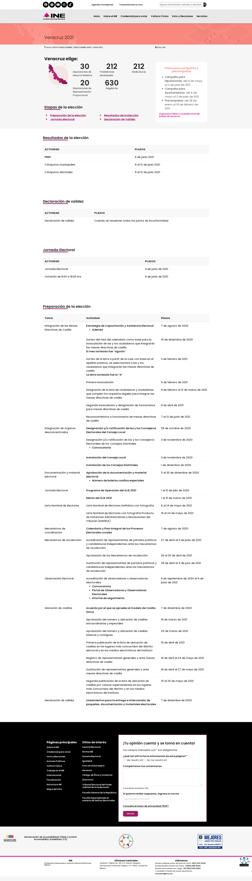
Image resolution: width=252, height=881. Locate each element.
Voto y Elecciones (182, 16)
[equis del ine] (52, 5)
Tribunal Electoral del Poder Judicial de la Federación (97, 786)
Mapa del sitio (54, 789)
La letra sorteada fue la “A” (104, 374)
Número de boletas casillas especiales (118, 480)
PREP (48, 157)
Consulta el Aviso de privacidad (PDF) (146, 806)
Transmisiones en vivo (131, 4)
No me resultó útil (157, 760)
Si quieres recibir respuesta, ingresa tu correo (151, 793)
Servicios (201, 16)
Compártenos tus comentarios (142, 766)
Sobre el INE (110, 16)
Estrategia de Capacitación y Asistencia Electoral (120, 326)
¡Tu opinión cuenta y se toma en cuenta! (159, 743)
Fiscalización (54, 779)
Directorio (87, 779)
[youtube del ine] (58, 5)
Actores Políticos (56, 761)
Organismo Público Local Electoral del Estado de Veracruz (179, 115)
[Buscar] (205, 5)
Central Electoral (91, 747)
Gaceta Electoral (91, 756)
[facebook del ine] (46, 5)
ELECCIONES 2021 (82, 47)
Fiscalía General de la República (99, 792)
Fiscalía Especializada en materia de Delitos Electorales (98, 799)
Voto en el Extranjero (93, 765)
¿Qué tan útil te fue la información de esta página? (155, 756)
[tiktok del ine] (70, 5)
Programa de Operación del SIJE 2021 (111, 490)
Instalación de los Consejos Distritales (112, 465)
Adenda (97, 329)
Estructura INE (54, 784)
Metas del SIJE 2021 (99, 498)
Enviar (130, 813)
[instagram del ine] (64, 5)
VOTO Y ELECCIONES (62, 47)
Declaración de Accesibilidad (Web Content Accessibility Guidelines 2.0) (50, 838)
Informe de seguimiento (108, 598)
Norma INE (87, 751)
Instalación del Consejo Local (106, 457)
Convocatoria (101, 447)
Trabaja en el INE (55, 770)
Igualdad (87, 761)
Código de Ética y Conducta (97, 775)
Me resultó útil (135, 760)
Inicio (97, 16)
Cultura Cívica (159, 16)
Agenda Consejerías (102, 4)
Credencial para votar (134, 16)
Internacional (54, 775)
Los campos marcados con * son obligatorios (150, 750)
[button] (244, 861)
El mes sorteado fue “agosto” (106, 351)
